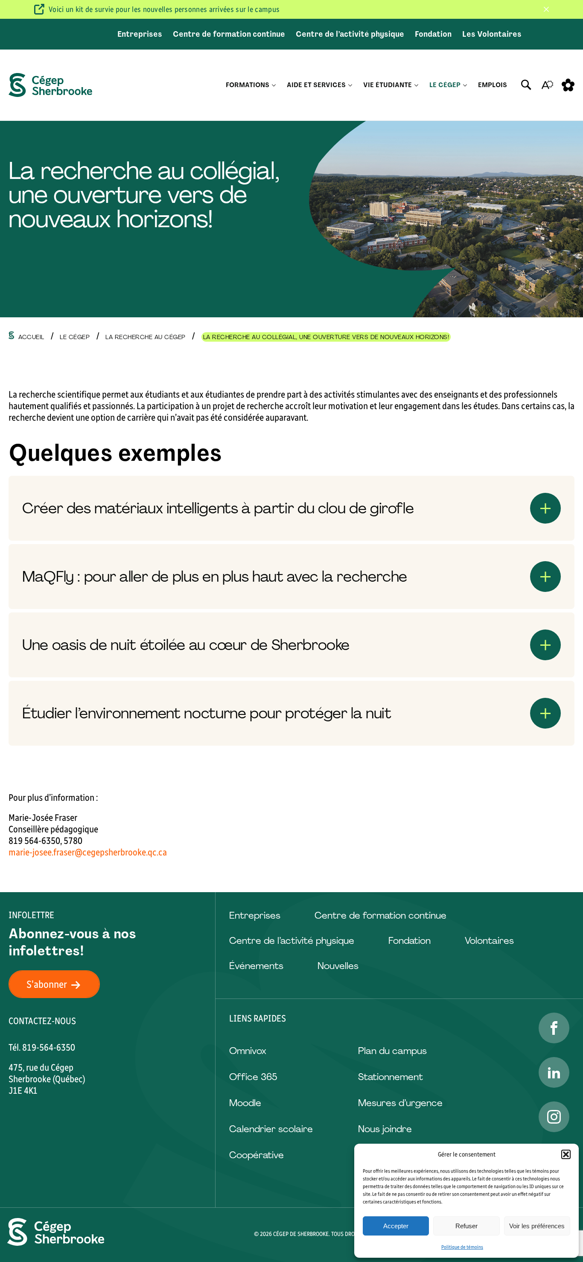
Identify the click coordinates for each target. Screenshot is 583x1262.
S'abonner (46, 984)
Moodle (245, 1103)
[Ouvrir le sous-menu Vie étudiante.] (416, 85)
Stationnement (390, 1077)
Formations (247, 85)
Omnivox (247, 1051)
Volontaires (489, 940)
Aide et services (316, 85)
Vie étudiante (387, 85)
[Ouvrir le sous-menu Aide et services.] (350, 85)
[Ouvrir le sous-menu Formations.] (273, 85)
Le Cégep (445, 85)
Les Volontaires (492, 34)
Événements (256, 966)
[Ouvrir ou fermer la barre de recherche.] (526, 85)
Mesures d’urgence (400, 1103)
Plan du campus (392, 1051)
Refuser (466, 1226)
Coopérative (256, 1155)
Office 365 (253, 1077)
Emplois (492, 85)
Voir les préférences (537, 1226)
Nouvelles (338, 966)
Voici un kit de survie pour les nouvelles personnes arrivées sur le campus (164, 9)
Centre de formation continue (229, 34)
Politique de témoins (462, 1247)
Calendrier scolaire (271, 1129)
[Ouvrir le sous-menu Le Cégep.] (465, 85)
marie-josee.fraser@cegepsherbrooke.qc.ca (88, 852)
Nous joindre (385, 1129)
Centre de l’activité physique (350, 34)
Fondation (433, 34)
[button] (566, 1154)
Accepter (395, 1226)
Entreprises (139, 34)
